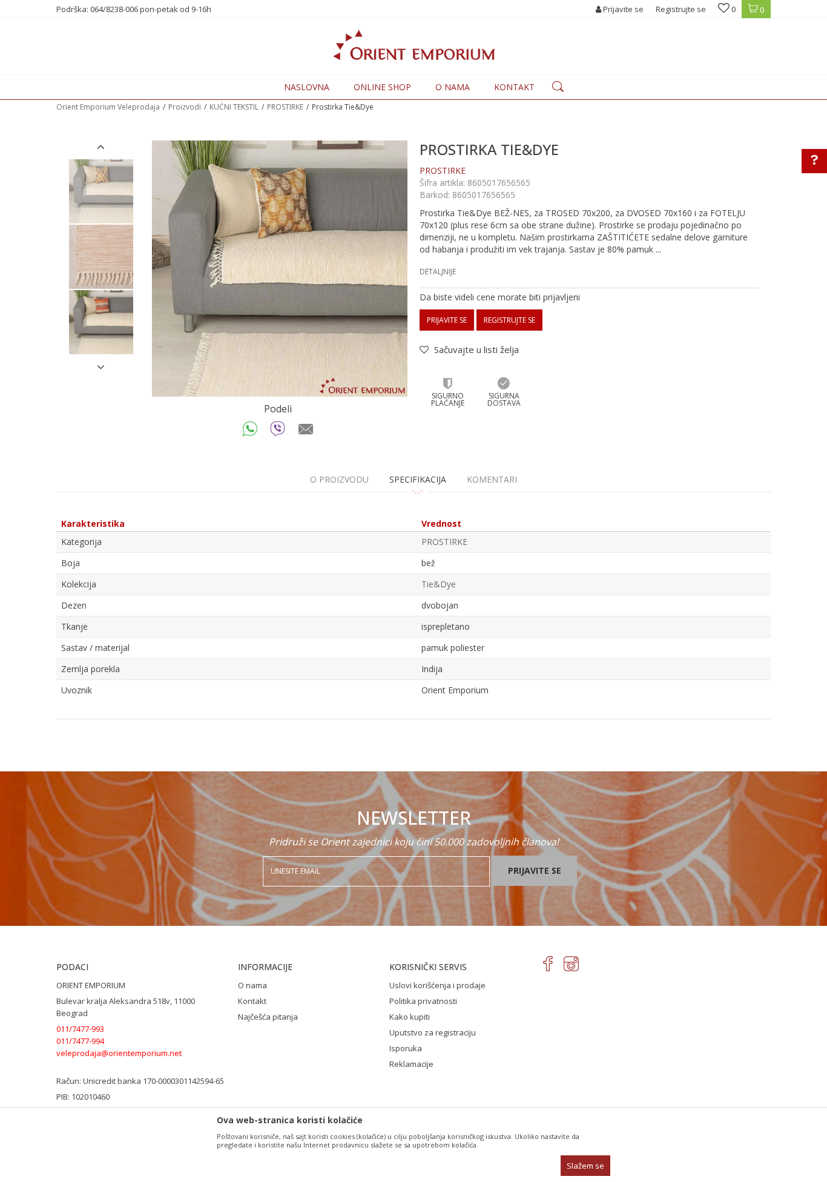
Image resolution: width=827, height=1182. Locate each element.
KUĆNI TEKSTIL (234, 107)
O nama (252, 985)
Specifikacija (417, 479)
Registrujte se (681, 9)
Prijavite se (447, 320)
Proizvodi (184, 107)
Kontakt (252, 1000)
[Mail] (306, 431)
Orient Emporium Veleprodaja (108, 107)
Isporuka (405, 1048)
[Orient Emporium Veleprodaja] (414, 45)
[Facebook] (548, 963)
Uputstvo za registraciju (432, 1032)
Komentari (492, 479)
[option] (101, 191)
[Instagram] (571, 963)
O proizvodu (339, 479)
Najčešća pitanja (268, 1016)
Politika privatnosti (423, 1000)
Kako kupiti (409, 1016)
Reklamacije (411, 1063)
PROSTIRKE (285, 107)
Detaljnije (438, 271)
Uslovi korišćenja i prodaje (437, 985)
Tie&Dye (438, 584)
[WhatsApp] (250, 431)
